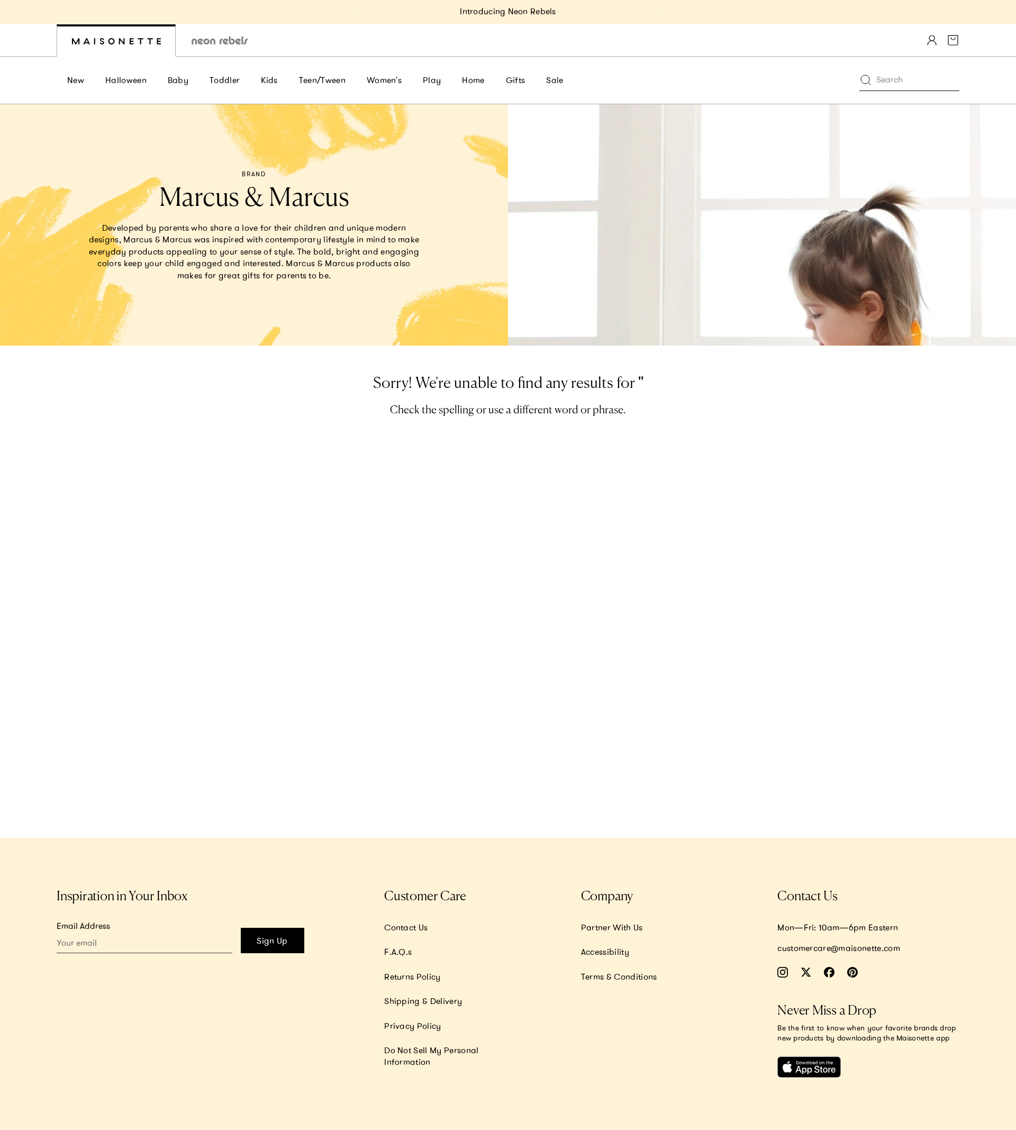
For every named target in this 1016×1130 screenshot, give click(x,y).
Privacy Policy (412, 1025)
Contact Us (406, 927)
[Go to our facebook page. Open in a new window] (829, 972)
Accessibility (605, 951)
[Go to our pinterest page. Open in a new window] (852, 972)
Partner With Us (612, 927)
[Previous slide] (355, 12)
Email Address (83, 925)
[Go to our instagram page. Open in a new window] (782, 972)
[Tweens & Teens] (220, 40)
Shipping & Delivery (423, 1001)
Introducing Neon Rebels (508, 11)
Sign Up (272, 940)
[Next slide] (660, 12)
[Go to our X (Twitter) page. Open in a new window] (806, 972)
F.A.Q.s (398, 951)
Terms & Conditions (619, 976)
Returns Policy (412, 976)
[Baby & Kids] (116, 40)
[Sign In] (932, 40)
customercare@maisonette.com (838, 948)
